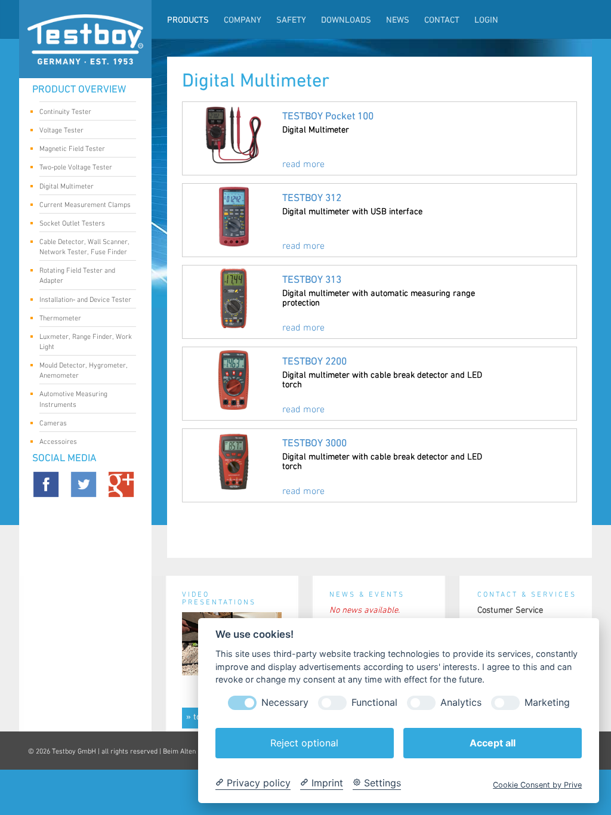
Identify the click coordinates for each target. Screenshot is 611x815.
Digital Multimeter (66, 186)
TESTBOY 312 (311, 198)
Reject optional (304, 743)
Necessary (284, 702)
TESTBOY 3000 (314, 443)
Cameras (53, 423)
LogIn (486, 21)
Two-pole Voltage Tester (75, 167)
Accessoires (58, 442)
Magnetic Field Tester (72, 149)
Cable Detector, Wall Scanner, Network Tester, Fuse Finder (84, 247)
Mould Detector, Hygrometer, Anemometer (83, 370)
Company (242, 21)
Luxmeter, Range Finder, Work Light (85, 342)
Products (188, 21)
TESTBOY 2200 (314, 362)
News (397, 21)
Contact (441, 21)
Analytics (461, 702)
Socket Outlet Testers (72, 223)
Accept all (493, 743)
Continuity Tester (65, 112)
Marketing (547, 702)
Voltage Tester (61, 130)
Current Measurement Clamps (85, 205)
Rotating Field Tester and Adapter (77, 275)
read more (303, 164)
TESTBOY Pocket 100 (328, 116)
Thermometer (60, 318)
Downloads (346, 21)
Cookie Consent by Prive (537, 784)
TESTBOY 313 (311, 280)
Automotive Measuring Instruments (73, 399)
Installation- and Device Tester (85, 300)
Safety (291, 21)
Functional (374, 702)
